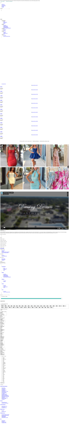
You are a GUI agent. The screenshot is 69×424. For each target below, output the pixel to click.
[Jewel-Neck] (2, 343)
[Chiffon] (1, 334)
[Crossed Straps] (2, 324)
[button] (4, 20)
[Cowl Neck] (2, 341)
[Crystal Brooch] (2, 332)
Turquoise (4, 362)
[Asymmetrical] (2, 338)
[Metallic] (1, 327)
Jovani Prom (3, 390)
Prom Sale (3, 421)
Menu (1, 19)
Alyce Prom (3, 387)
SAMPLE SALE (4, 422)
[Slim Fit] (2, 346)
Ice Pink (4, 368)
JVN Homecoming (4, 392)
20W (7, 307)
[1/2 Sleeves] (2, 348)
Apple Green (4, 359)
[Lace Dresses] (2, 318)
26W (18, 307)
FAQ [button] (2, 289)
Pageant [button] (1, 400)
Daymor (3, 410)
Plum (3, 372)
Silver (3, 380)
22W (11, 307)
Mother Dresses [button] (2, 409)
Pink (3, 369)
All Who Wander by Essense (5, 414)
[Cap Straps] (2, 351)
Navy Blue (4, 365)
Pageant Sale (3, 420)
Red (3, 373)
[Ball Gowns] (2, 316)
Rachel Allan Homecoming (5, 396)
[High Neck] (2, 342)
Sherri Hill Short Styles (5, 397)
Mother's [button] (3, 279)
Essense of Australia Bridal (5, 415)
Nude (3, 376)
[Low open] (2, 325)
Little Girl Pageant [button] (2, 404)
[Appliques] (2, 330)
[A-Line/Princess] (2, 344)
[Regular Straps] (2, 352)
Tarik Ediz (3, 399)
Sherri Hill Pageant (4, 402)
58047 (1, 100)
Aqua (3, 361)
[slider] (62, 298)
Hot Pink (4, 370)
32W (30, 307)
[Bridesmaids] (3, 313)
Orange (4, 374)
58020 (1, 109)
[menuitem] (35, 4)
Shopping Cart (4, 5)
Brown (4, 378)
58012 (1, 104)
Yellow (4, 357)
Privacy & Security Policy (5, 252)
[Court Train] (2, 339)
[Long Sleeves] (2, 349)
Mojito (3, 358)
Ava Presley (3, 389)
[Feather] (1, 335)
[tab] (35, 266)
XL (48, 307)
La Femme (3, 393)
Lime (3, 360)
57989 (1, 95)
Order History (3, 259)
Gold (3, 377)
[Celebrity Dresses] (2, 320)
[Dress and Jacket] (2, 317)
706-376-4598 (2, 1)
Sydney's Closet (4, 398)
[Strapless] (2, 353)
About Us (3, 255)
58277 (1, 86)
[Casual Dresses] (3, 314)
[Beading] (2, 331)
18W (3, 307)
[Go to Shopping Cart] (0, 2)
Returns (3, 251)
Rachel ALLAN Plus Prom (5, 395)
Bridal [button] (3, 272)
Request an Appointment (9, 1)
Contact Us (3, 250)
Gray (3, 379)
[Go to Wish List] (1, 2)
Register (3, 6)
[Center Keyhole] (2, 321)
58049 (1, 136)
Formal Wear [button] (4, 266)
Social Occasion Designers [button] (3, 386)
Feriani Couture (4, 411)
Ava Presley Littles (4, 407)
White (3, 381)
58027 (1, 113)
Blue (3, 364)
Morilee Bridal (4, 416)
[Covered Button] (2, 323)
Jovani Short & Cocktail (5, 391)
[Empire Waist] (2, 345)
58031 (1, 127)
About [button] (3, 283)
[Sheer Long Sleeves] (2, 350)
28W (22, 307)
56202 (1, 91)
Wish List (3, 4)
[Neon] (1, 328)
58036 (1, 131)
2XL (52, 307)
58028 (1, 118)
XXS (33, 307)
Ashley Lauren (4, 388)
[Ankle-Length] (2, 337)
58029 (1, 122)
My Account (3, 258)
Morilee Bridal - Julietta (5, 417)
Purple (3, 366)
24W (14, 307)
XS (37, 307)
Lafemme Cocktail (4, 394)
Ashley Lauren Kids (4, 406)
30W (26, 307)
